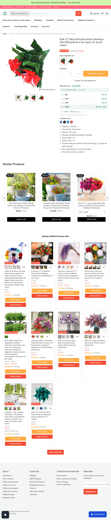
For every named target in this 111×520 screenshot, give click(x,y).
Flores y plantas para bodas (67, 479)
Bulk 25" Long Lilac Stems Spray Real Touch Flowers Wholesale (95, 342)
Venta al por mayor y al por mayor (16, 20)
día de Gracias (62, 475)
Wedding (38, 20)
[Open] (5, 514)
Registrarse (90, 491)
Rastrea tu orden (9, 498)
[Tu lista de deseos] (102, 13)
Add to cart (21, 219)
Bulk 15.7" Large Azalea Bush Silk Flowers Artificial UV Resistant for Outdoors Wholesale (91, 205)
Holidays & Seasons (86, 20)
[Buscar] (78, 13)
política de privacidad (10, 482)
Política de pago (8, 494)
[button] (18, 97)
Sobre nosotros (8, 479)
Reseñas (33, 488)
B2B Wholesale (35, 479)
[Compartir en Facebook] (61, 122)
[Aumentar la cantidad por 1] (78, 74)
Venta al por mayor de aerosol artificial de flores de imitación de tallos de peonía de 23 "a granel (94, 274)
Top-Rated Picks (21, 26)
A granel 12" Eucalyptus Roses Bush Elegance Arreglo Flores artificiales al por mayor (42, 274)
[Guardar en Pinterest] (71, 122)
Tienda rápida (15, 300)
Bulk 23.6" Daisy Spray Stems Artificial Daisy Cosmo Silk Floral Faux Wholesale (67, 344)
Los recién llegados (45, 7)
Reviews (56, 7)
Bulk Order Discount (37, 482)
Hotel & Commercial (65, 20)
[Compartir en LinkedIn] (68, 122)
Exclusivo (34, 26)
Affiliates (33, 475)
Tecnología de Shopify (10, 514)
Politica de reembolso (10, 488)
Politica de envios (9, 485)
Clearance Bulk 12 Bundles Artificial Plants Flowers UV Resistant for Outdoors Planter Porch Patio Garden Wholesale (42, 345)
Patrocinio (33, 494)
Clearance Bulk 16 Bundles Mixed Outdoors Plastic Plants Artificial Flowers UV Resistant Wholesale (56, 205)
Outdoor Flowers (8, 7)
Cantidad (63, 69)
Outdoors (50, 20)
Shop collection (55, 452)
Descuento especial (37, 491)
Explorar (6, 26)
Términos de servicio (10, 491)
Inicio (5, 34)
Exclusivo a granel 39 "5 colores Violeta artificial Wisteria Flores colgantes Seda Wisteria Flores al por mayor (68, 275)
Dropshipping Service (37, 485)
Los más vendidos (31, 7)
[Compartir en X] (64, 122)
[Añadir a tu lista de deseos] (23, 244)
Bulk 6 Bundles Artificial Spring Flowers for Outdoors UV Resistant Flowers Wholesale (21, 205)
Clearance (46, 26)
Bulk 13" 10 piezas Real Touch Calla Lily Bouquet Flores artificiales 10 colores (41, 415)
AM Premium (20, 7)
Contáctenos (7, 475)
